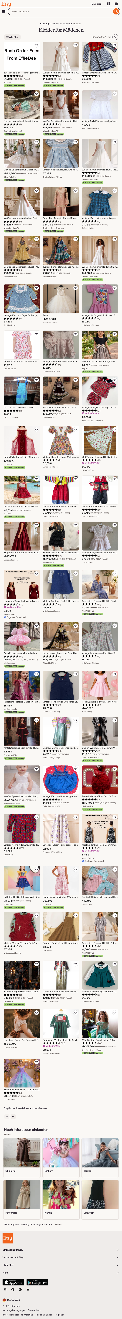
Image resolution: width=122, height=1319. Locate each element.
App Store (13, 1282)
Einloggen (97, 4)
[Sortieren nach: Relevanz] (115, 37)
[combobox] (60, 11)
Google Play (37, 1282)
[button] (11, 1300)
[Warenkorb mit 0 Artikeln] (116, 4)
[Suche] (116, 11)
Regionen (59, 1314)
